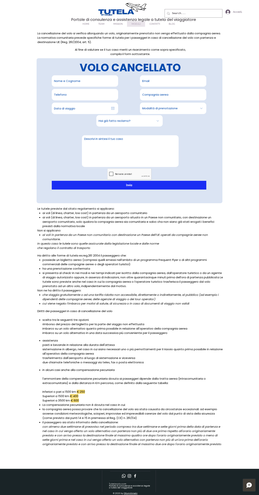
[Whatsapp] (123, 476)
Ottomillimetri (130, 493)
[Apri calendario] (112, 108)
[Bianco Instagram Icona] (129, 476)
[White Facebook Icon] (135, 476)
